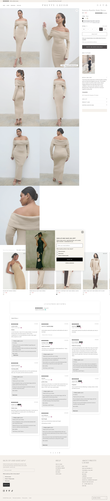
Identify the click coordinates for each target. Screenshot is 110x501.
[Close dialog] (82, 232)
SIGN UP (69, 259)
